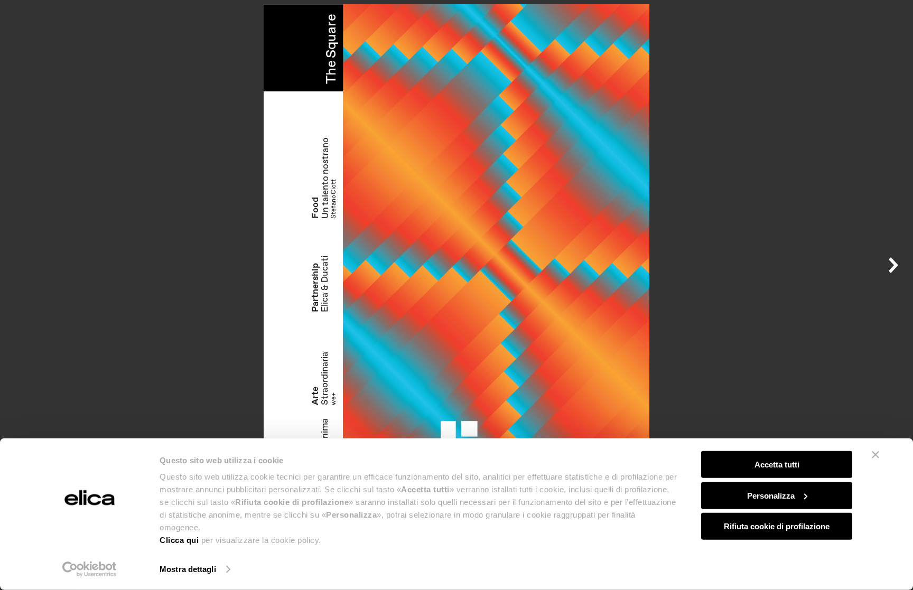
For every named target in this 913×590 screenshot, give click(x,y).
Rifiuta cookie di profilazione (777, 526)
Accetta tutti (776, 464)
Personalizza (771, 495)
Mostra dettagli (188, 569)
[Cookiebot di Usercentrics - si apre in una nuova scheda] (89, 569)
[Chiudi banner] (875, 454)
